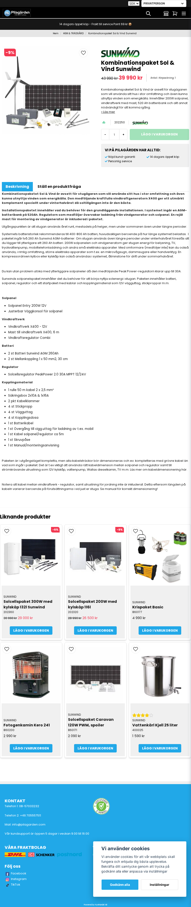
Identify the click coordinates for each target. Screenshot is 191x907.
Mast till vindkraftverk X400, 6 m (33, 332)
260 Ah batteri (52, 243)
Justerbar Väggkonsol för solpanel (35, 311)
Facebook (18, 873)
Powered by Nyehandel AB (95, 905)
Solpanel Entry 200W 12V (27, 305)
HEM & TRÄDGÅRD (73, 33)
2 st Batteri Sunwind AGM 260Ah (33, 353)
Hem (55, 33)
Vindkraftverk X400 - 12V (27, 326)
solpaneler (77, 271)
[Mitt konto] (166, 13)
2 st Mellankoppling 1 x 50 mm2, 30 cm (38, 359)
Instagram (19, 879)
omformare (135, 248)
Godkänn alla (120, 885)
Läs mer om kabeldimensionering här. (158, 470)
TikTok (15, 884)
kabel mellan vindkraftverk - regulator (46, 484)
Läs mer (109, 112)
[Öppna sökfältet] (148, 13)
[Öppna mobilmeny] (183, 13)
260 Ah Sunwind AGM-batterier (51, 238)
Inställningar (159, 885)
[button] (83, 53)
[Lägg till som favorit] (157, 13)
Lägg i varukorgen (31, 630)
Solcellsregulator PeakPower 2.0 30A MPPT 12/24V (47, 374)
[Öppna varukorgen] (175, 13)
